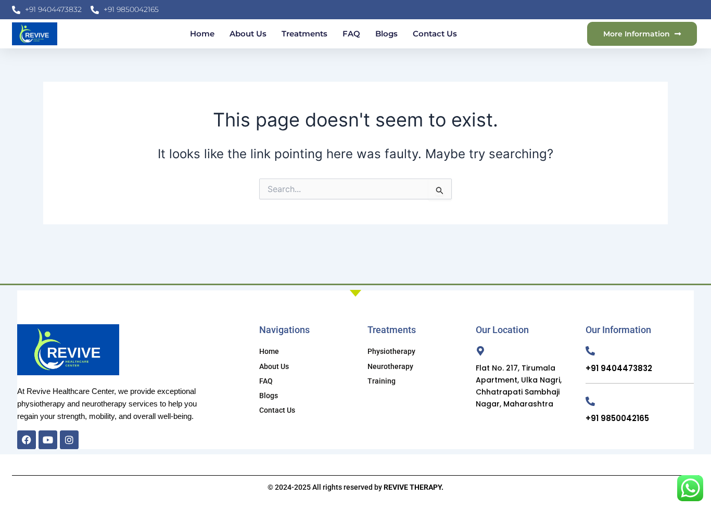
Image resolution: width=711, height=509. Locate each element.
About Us (248, 34)
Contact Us (435, 34)
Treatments (304, 34)
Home (202, 34)
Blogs (386, 34)
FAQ (351, 34)
